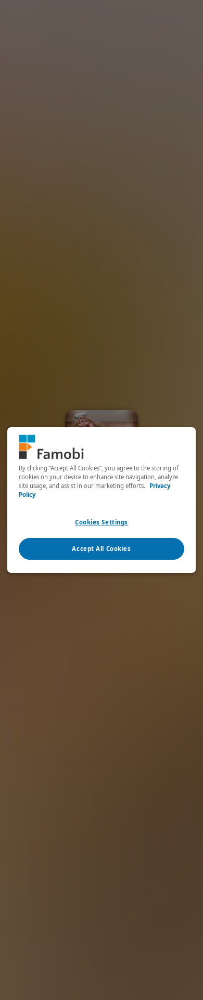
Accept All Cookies (101, 548)
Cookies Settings (101, 522)
